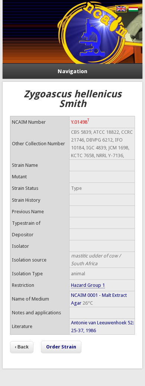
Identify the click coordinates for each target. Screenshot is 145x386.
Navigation (72, 71)
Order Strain (61, 347)
